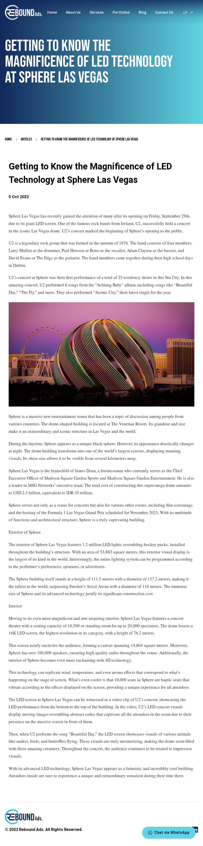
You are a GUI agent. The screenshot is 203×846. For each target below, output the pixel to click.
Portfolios (121, 12)
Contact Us (164, 12)
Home (52, 12)
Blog (142, 12)
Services (97, 12)
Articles (26, 139)
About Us (73, 12)
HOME (8, 139)
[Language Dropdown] (188, 12)
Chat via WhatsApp (171, 832)
